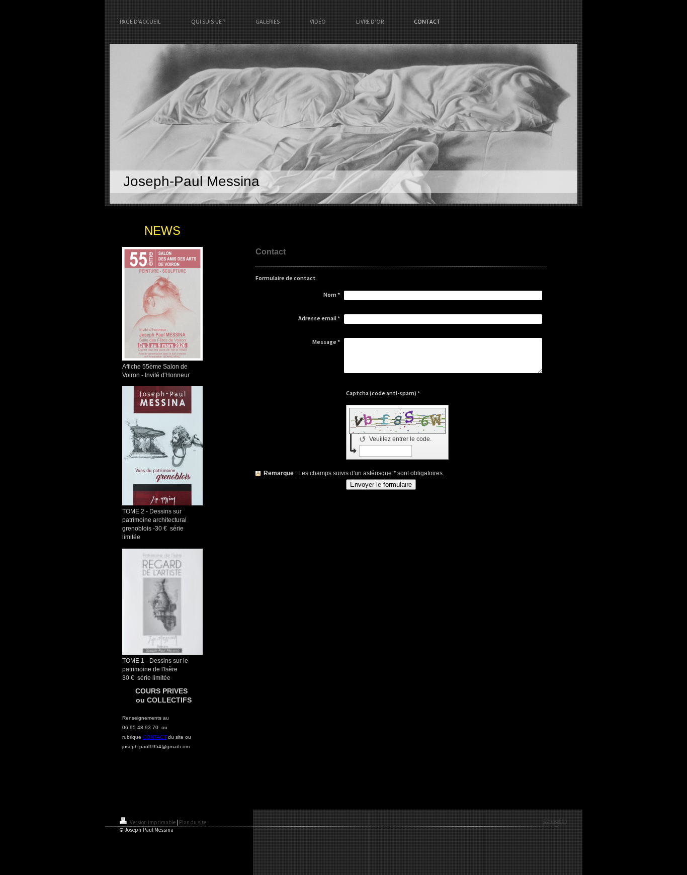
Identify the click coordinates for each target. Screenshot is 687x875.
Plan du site (192, 822)
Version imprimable (153, 822)
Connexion (555, 820)
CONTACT (154, 737)
